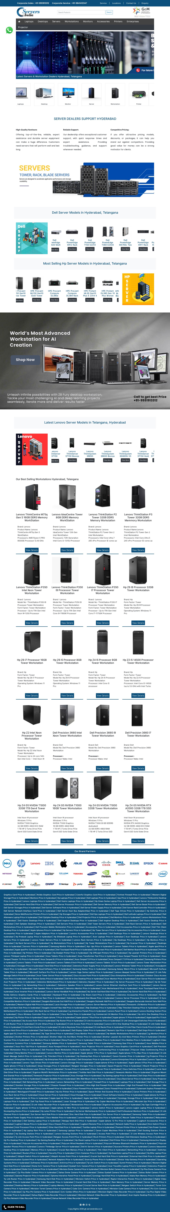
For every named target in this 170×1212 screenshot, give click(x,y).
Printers (118, 21)
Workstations (72, 21)
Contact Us (131, 3)
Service (103, 3)
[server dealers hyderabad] (80, 1204)
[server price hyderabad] (84, 1204)
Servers (56, 21)
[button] (26, 52)
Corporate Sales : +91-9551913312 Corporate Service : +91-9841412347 (52, 3)
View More (58, 249)
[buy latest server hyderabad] (89, 1204)
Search (109, 12)
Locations (116, 3)
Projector (23, 27)
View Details (32, 549)
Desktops (43, 21)
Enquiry (145, 3)
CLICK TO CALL (16, 1207)
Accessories (103, 21)
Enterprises (133, 21)
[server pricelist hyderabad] (86, 1204)
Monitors (88, 21)
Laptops (29, 21)
